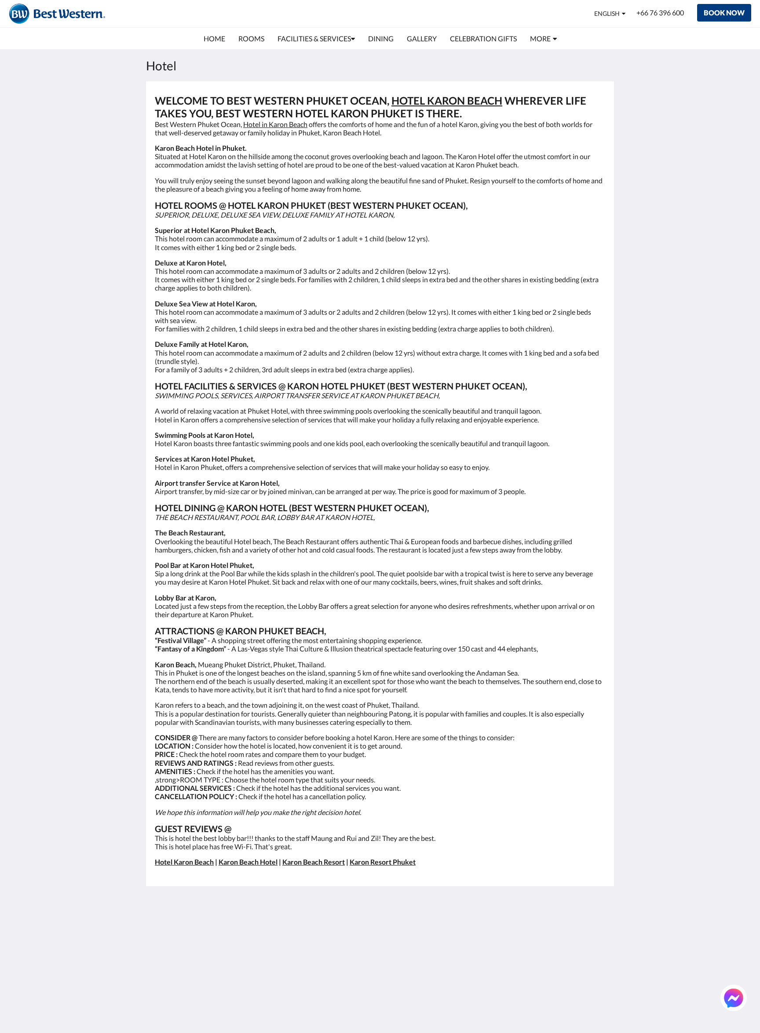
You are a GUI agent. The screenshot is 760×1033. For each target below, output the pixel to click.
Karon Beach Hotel (248, 862)
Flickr (392, 977)
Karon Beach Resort (313, 862)
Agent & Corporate (413, 969)
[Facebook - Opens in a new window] (524, 929)
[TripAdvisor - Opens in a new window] (596, 929)
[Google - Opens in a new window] (548, 929)
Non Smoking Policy (338, 977)
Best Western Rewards (328, 936)
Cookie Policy (328, 969)
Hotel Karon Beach (184, 862)
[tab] (342, 910)
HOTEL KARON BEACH (446, 100)
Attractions (401, 962)
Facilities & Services (413, 939)
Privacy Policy (329, 962)
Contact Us (401, 984)
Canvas (594, 1007)
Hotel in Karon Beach (275, 124)
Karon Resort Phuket (383, 862)
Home (393, 924)
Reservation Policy (336, 954)
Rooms (395, 932)
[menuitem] (214, 39)
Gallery (395, 954)
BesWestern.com (333, 924)
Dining (394, 947)
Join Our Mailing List (339, 947)
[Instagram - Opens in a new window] (572, 929)
